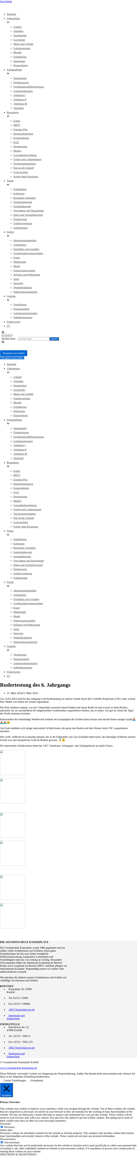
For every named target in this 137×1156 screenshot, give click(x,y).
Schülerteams (20, 227)
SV (8, 326)
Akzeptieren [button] (36, 1080)
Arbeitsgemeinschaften (25, 313)
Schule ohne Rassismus (25, 176)
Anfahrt (17, 27)
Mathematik (19, 261)
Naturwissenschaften (24, 270)
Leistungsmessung (23, 91)
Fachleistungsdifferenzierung (28, 86)
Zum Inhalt (6, 1)
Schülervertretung (22, 223)
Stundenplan (20, 35)
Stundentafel (20, 78)
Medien (17, 150)
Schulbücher (20, 56)
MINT (16, 125)
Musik (16, 266)
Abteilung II (19, 99)
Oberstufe (18, 108)
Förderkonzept (21, 82)
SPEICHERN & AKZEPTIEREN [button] (18, 1154)
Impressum (19, 61)
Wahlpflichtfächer (22, 287)
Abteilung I (19, 95)
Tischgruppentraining (24, 163)
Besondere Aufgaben (24, 198)
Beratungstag (20, 146)
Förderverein (20, 219)
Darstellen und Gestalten (26, 249)
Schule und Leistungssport (27, 159)
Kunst (16, 257)
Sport (16, 279)
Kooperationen (21, 138)
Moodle (17, 52)
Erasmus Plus (20, 129)
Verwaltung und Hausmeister (28, 210)
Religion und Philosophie (26, 274)
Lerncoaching (20, 172)
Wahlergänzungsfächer (25, 292)
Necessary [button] (5, 1123)
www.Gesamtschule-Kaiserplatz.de (18, 1068)
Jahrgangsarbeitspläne (24, 240)
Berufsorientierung (23, 133)
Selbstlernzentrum (22, 317)
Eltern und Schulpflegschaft (28, 215)
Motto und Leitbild (23, 44)
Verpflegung (19, 304)
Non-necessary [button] (8, 1139)
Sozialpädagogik (22, 206)
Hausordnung (20, 65)
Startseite (11, 14)
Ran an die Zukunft (23, 167)
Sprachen (18, 283)
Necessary (9, 1127)
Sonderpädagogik (22, 202)
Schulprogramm (21, 48)
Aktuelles (18, 31)
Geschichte (19, 39)
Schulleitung (20, 189)
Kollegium (19, 193)
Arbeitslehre (19, 244)
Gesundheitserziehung (25, 155)
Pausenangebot (21, 309)
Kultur (16, 121)
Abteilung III (20, 103)
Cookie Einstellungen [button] (14, 1080)
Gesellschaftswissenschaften (28, 253)
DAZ (16, 142)
